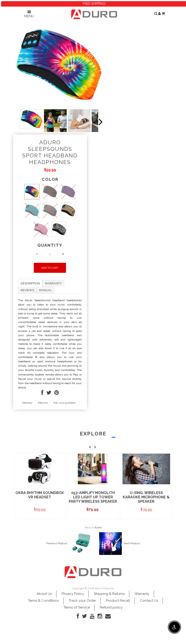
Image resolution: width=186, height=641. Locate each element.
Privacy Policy (73, 594)
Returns (43, 402)
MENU (29, 16)
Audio (98, 527)
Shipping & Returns (109, 594)
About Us (44, 594)
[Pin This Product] (56, 393)
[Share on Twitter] (48, 393)
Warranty (142, 594)
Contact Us (149, 601)
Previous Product (56, 543)
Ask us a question (64, 402)
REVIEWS (27, 290)
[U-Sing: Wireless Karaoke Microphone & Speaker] (146, 483)
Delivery (27, 402)
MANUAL (45, 290)
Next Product (132, 543)
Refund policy (111, 607)
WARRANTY (53, 283)
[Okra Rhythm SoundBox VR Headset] (39, 483)
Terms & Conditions (43, 601)
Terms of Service (77, 607)
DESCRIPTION (30, 283)
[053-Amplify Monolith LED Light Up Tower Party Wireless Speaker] (93, 483)
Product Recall (118, 601)
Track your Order (82, 601)
